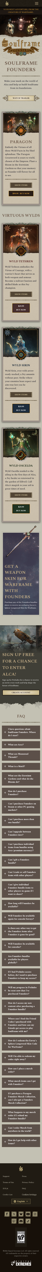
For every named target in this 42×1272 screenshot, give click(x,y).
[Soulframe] (7, 3)
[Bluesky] (21, 1214)
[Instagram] (35, 1214)
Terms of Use (8, 1182)
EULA (5, 1188)
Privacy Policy (28, 1182)
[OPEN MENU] (36, 3)
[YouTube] (28, 1214)
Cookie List (7, 1194)
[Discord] (21, 1221)
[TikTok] (28, 1221)
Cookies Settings (29, 1194)
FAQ (24, 1188)
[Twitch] (14, 1221)
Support (6, 1176)
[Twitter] (14, 1214)
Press (24, 1176)
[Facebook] (7, 1214)
